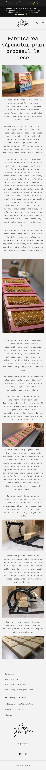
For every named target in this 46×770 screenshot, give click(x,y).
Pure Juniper (26, 765)
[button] (3, 23)
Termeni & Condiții (14, 710)
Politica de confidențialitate (20, 704)
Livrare (8, 715)
